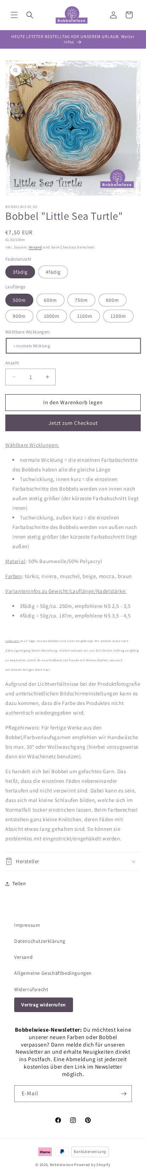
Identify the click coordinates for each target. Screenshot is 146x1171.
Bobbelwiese (61, 1164)
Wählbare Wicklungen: (27, 332)
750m (81, 300)
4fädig (53, 272)
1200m (118, 316)
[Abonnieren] (123, 1093)
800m (112, 300)
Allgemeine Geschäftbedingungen (53, 973)
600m (50, 300)
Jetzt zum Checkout (73, 422)
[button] (14, 15)
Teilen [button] (19, 883)
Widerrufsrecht (31, 989)
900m (19, 316)
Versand (35, 247)
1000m (52, 316)
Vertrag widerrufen (43, 1004)
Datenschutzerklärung (40, 941)
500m (19, 300)
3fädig (20, 272)
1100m (84, 316)
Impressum (27, 925)
